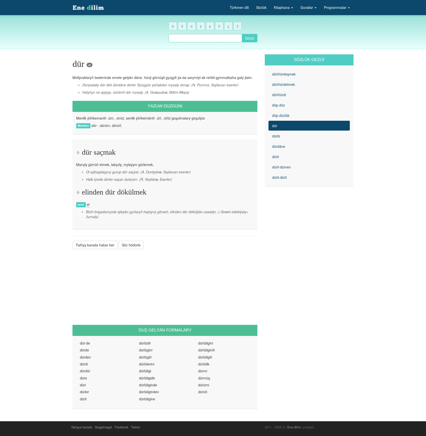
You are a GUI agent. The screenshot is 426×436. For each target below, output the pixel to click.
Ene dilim (293, 427)
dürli (275, 156)
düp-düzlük (280, 115)
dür (274, 125)
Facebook (121, 427)
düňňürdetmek (283, 84)
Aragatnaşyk (103, 427)
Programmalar (335, 7)
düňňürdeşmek (284, 74)
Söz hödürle (131, 244)
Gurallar (307, 7)
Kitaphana (282, 7)
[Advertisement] (164, 287)
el (88, 204)
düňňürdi (279, 94)
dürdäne (278, 146)
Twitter (135, 427)
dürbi (276, 136)
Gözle (249, 38)
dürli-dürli (279, 177)
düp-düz (278, 105)
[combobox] (205, 38)
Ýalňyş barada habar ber (95, 244)
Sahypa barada (81, 427)
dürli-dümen (281, 167)
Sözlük (261, 7)
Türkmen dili (239, 7)
